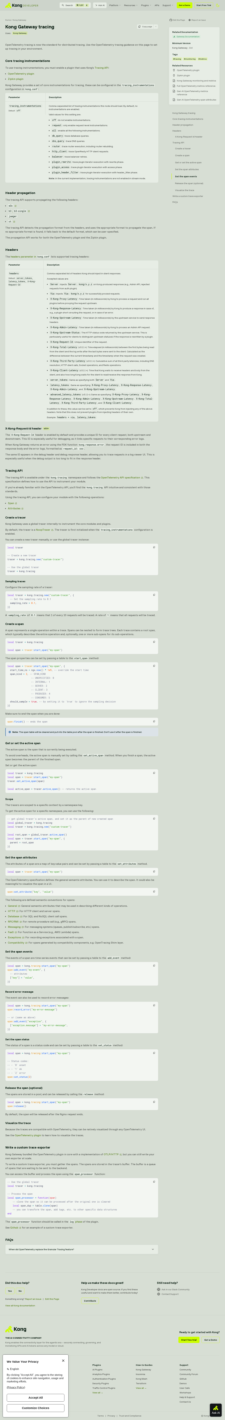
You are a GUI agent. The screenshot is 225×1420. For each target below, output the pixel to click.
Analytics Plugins (101, 1374)
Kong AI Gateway (57, 1374)
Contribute (90, 1300)
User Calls (185, 1387)
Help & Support (187, 1397)
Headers (11, 250)
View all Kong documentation (20, 1305)
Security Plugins (100, 1383)
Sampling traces (15, 581)
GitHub (183, 1378)
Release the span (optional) (23, 1088)
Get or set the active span (22, 743)
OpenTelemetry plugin (21, 73)
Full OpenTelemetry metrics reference (196, 85)
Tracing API (101, 67)
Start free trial (189, 1339)
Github (14, 1227)
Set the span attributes (21, 857)
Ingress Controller (58, 1392)
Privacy (111, 1415)
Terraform (141, 1383)
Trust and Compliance (130, 1415)
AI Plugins (97, 1369)
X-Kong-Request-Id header (27, 428)
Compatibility (16, 942)
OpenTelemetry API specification (120, 477)
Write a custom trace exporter (27, 1147)
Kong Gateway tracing (183, 113)
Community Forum (189, 1374)
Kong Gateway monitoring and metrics (196, 80)
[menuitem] (115, 5)
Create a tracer (15, 517)
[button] (154, 547)
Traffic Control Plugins (103, 1387)
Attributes (14, 508)
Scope (9, 799)
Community (185, 1369)
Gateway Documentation (188, 36)
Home (8, 20)
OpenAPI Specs (57, 1387)
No (20, 1290)
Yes (10, 1290)
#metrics (202, 59)
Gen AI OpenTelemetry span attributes (196, 99)
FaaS (11, 932)
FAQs (9, 1240)
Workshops (185, 1392)
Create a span (14, 624)
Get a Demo (184, 5)
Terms (100, 1415)
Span (11, 503)
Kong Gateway (19, 20)
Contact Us (185, 1401)
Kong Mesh (54, 1378)
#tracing (177, 59)
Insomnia (53, 1383)
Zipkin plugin (15, 78)
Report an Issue (33, 1298)
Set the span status (17, 1039)
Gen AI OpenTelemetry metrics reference (192, 93)
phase (76, 1221)
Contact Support (170, 1294)
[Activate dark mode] (218, 5)
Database (13, 916)
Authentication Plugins (104, 1378)
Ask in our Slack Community (176, 1289)
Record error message (19, 991)
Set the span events (18, 951)
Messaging (14, 926)
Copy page (147, 26)
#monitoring (190, 59)
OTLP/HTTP (111, 1154)
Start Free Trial (204, 5)
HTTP (11, 911)
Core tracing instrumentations (27, 61)
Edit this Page (52, 1298)
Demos (183, 1383)
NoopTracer (43, 529)
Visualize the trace (18, 1123)
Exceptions (14, 937)
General (12, 905)
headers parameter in (30, 256)
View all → (97, 1392)
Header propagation (20, 193)
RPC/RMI (13, 921)
